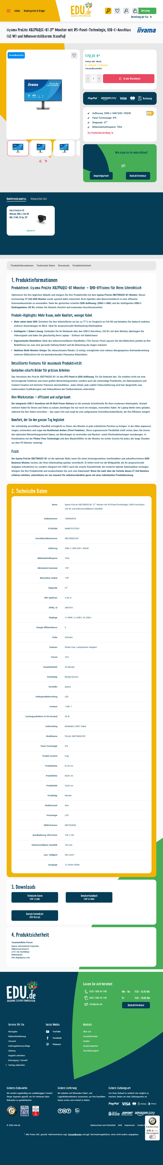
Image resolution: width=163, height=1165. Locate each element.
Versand (12, 1041)
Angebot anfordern (16, 1055)
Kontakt (87, 1024)
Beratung (145, 10)
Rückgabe (12, 1031)
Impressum (129, 1125)
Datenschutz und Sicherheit (102, 1125)
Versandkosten (75, 1134)
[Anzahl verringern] (88, 79)
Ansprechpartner (101, 175)
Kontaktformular (138, 175)
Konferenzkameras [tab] (16, 199)
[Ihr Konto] (126, 11)
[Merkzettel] (117, 11)
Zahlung (11, 1050)
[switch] (152, 1137)
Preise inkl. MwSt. (93, 61)
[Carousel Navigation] (43, 161)
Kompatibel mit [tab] (39, 199)
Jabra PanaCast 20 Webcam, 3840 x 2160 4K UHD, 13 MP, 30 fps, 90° (19, 214)
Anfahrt (86, 1041)
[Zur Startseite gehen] (81, 9)
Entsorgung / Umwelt (17, 1060)
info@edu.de (96, 1004)
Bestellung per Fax (139, 17)
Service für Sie (16, 1024)
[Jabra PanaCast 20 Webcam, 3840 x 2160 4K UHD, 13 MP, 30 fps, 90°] (42, 219)
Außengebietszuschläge (19, 1046)
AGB (120, 1125)
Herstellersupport (91, 1050)
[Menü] (9, 11)
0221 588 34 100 (98, 991)
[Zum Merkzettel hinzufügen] (74, 55)
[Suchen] (108, 10)
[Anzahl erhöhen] (99, 79)
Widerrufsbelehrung (17, 1036)
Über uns (87, 1031)
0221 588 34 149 (98, 998)
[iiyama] (146, 34)
